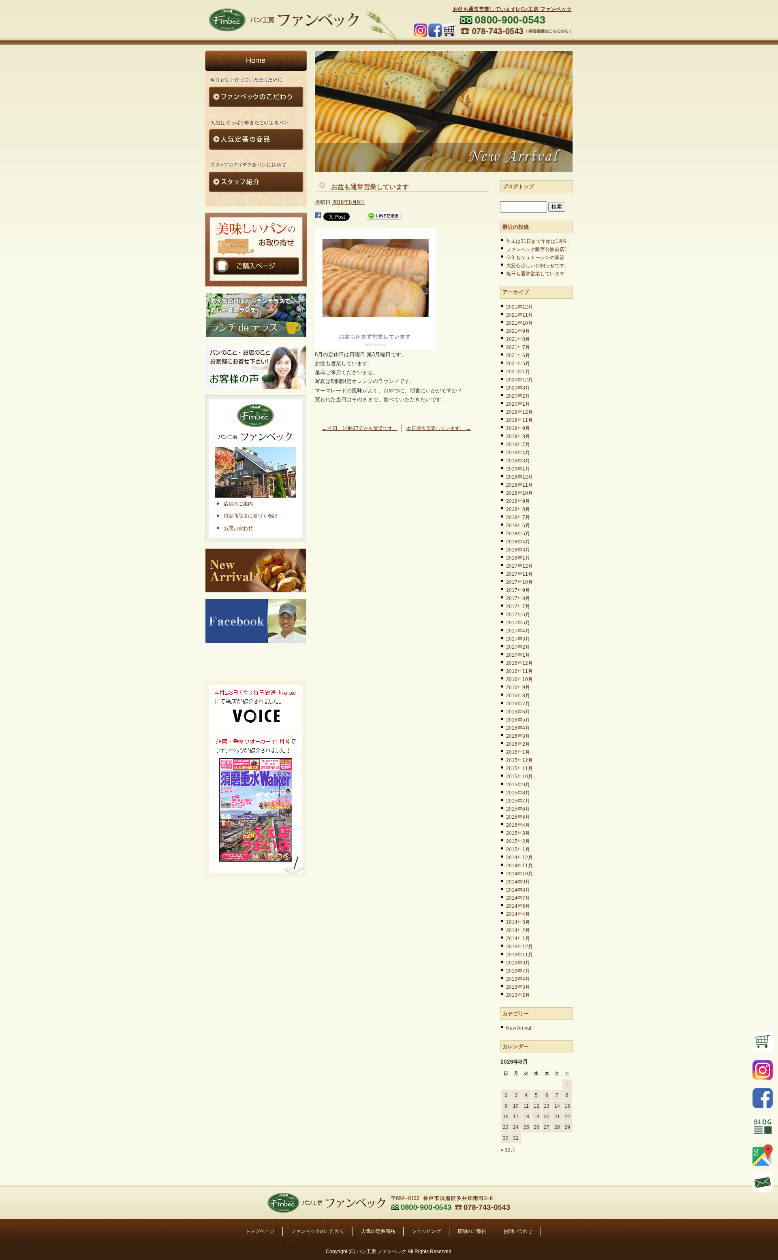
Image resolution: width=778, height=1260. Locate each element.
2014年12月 (519, 857)
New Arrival (518, 1028)
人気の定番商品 (378, 1231)
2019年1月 (518, 469)
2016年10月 (519, 679)
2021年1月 (518, 372)
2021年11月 (519, 315)
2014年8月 (518, 890)
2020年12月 (519, 380)
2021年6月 (518, 355)
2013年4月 (518, 979)
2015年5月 (518, 817)
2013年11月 (519, 955)
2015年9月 (518, 785)
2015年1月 (518, 849)
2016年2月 (518, 744)
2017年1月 (518, 655)
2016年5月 (518, 720)
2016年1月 (518, 752)
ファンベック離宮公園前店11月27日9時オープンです (539, 249)
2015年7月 (518, 801)
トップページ (259, 1231)
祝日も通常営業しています (535, 274)
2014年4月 (518, 914)
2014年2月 (518, 930)
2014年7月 (518, 898)
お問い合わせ (238, 528)
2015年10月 (519, 776)
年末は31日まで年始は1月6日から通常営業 (539, 241)
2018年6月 (518, 525)
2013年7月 (518, 971)
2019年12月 (519, 412)
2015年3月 (518, 833)
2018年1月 (518, 558)
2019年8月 (518, 436)
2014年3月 (518, 922)
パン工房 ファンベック (284, 20)
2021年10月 (519, 323)
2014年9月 (518, 882)
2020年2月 (518, 396)
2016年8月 (518, 695)
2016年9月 (518, 687)
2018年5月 (518, 533)
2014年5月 (518, 906)
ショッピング (426, 1231)
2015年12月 (519, 760)
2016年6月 (518, 712)
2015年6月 (518, 809)
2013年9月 (518, 963)
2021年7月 (518, 347)
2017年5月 (518, 623)
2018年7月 (518, 517)
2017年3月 (518, 639)
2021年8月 (518, 339)
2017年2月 (518, 647)
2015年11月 (519, 768)
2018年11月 (519, 485)
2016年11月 (519, 671)
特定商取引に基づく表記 (250, 516)
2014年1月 (518, 938)
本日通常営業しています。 (438, 428)
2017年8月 (518, 598)
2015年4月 (518, 825)
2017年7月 (518, 606)
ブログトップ (518, 186)
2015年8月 (518, 793)
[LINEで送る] (384, 216)
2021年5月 (518, 363)
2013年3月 (518, 987)
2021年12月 (519, 307)
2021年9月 (518, 331)
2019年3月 (518, 461)
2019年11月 (519, 420)
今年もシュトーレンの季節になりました (539, 257)
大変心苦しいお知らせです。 (537, 265)
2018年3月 (518, 550)
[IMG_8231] (375, 346)
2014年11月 (519, 865)
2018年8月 (518, 509)
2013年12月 (519, 946)
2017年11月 (519, 574)
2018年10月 (519, 493)
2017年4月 (518, 631)
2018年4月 (518, 542)
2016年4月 (518, 728)
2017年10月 (519, 582)
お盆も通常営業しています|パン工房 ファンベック (512, 9)
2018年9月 (518, 501)
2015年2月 (518, 841)
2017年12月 (519, 566)
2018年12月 (519, 477)
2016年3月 (518, 736)
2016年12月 (519, 663)
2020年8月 (518, 388)
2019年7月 (518, 444)
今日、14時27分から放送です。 (360, 428)
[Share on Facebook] (318, 216)
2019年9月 (518, 428)
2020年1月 (518, 404)
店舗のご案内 (238, 504)
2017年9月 (518, 590)
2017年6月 (518, 614)
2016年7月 (518, 704)
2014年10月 (519, 874)
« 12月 (508, 1150)
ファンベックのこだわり (317, 1231)
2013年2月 (518, 995)
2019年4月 (518, 452)
